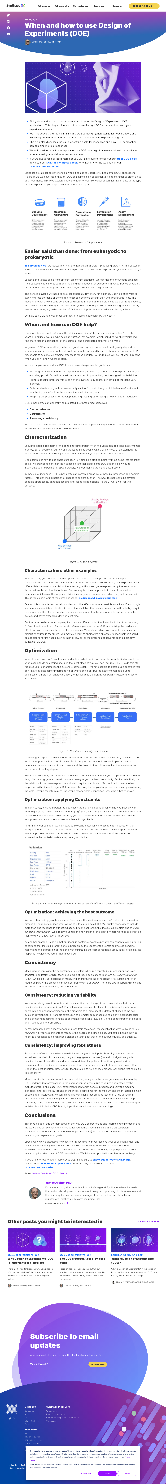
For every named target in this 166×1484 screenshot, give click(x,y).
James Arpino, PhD (51, 42)
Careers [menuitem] (28, 1424)
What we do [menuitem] (44, 6)
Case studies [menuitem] (51, 1421)
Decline (127, 1473)
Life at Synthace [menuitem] (32, 1421)
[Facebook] (8, 27)
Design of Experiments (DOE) (45, 1173)
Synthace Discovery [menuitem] (58, 1407)
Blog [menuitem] (27, 1433)
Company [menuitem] (117, 6)
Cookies (9, 1468)
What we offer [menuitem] (62, 6)
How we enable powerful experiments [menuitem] (62, 1418)
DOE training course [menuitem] (33, 1440)
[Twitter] (8, 15)
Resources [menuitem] (99, 6)
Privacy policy (19, 1468)
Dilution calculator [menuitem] (32, 1437)
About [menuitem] (27, 1414)
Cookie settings (87, 1473)
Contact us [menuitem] (29, 1411)
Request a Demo (142, 6)
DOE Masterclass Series (44, 166)
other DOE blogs (126, 158)
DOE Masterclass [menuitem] (32, 1443)
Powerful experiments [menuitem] (55, 1414)
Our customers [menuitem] (80, 6)
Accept (107, 1473)
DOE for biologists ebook (62, 162)
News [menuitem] (27, 1418)
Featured (64, 1173)
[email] (8, 34)
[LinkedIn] (8, 21)
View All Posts (147, 1221)
